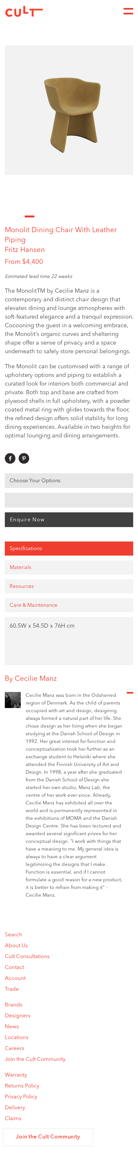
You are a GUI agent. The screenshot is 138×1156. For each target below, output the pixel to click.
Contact (14, 967)
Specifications (26, 548)
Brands (13, 1005)
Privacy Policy (21, 1097)
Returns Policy (22, 1086)
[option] (69, 110)
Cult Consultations (27, 956)
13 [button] (128, 216)
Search (13, 935)
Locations (17, 1037)
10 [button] (99, 216)
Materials (20, 567)
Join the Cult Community (35, 1059)
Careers (14, 1048)
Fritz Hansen (25, 250)
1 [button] (10, 216)
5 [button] (49, 216)
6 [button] (59, 216)
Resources (22, 586)
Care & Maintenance (33, 605)
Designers (17, 1016)
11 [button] (109, 216)
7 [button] (69, 216)
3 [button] (30, 216)
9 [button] (89, 216)
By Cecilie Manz (31, 678)
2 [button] (20, 216)
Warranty (16, 1075)
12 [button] (118, 216)
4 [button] (39, 216)
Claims (13, 1118)
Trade (12, 989)
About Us (16, 945)
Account (15, 978)
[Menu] (128, 11)
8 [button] (79, 216)
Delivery (15, 1108)
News (12, 1027)
